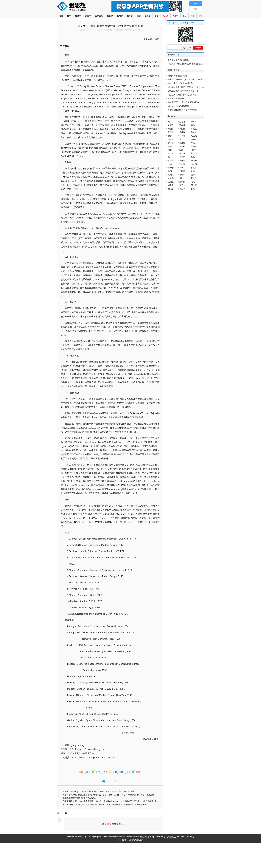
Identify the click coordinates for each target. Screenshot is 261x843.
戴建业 (182, 142)
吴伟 (170, 171)
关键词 (175, 15)
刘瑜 (193, 171)
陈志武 (194, 132)
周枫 (181, 167)
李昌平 (194, 142)
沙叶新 (182, 171)
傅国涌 (182, 128)
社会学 (110, 15)
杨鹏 (181, 150)
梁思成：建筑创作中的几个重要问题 (183, 91)
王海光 (194, 146)
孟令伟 (194, 164)
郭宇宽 (182, 135)
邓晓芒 (194, 150)
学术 (70, 753)
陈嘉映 (194, 128)
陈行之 (182, 121)
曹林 (193, 125)
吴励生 (171, 181)
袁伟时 (171, 160)
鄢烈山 (171, 128)
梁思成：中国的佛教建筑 (178, 106)
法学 (69, 15)
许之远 (171, 178)
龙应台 (171, 125)
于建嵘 (182, 132)
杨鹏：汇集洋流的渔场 (177, 75)
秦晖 (170, 121)
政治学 (88, 15)
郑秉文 (171, 185)
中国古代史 (88, 753)
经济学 (78, 15)
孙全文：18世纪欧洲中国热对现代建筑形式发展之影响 (191, 63)
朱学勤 (182, 181)
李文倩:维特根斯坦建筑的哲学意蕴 (182, 110)
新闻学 (120, 15)
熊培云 (194, 160)
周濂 (170, 150)
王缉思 (171, 153)
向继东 (194, 139)
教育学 (130, 15)
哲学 (157, 15)
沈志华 (182, 139)
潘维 (193, 181)
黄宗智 (171, 132)
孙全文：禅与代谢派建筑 (178, 60)
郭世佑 (194, 153)
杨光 (193, 188)
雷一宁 (171, 167)
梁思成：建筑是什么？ (177, 98)
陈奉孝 (182, 153)
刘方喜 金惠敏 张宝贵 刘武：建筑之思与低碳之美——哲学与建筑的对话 (198, 79)
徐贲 (170, 135)
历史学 (147, 15)
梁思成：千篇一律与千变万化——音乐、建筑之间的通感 (191, 87)
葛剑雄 (171, 174)
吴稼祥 (194, 174)
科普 (192, 15)
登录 (109, 824)
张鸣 (170, 146)
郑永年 (194, 121)
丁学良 (182, 125)
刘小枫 (182, 164)
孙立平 (182, 188)
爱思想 (78, 6)
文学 (139, 15)
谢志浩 (171, 188)
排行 (200, 15)
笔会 (184, 15)
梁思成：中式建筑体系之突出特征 (182, 94)
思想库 (165, 15)
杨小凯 (194, 178)
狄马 (193, 157)
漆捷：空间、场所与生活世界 (180, 83)
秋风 (170, 164)
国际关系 (99, 15)
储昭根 (182, 174)
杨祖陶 (171, 139)
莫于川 (182, 185)
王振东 (182, 157)
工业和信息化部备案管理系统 (130, 840)
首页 (61, 15)
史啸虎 (182, 160)
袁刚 (181, 178)
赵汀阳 (171, 142)
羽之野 (194, 185)
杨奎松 (182, 146)
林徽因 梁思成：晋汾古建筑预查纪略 (183, 102)
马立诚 (194, 135)
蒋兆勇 (194, 167)
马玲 (170, 157)
